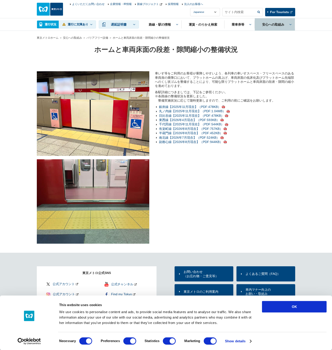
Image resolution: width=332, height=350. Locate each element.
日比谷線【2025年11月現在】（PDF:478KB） (191, 115)
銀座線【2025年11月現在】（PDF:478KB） (190, 107)
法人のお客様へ (193, 4)
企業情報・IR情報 (121, 4)
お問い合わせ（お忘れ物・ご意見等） (201, 274)
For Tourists (279, 12)
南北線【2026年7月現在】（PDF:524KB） (189, 137)
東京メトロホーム (47, 37)
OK (294, 307)
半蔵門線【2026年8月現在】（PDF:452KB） (191, 133)
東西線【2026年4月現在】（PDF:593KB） (189, 120)
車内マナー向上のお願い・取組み (258, 291)
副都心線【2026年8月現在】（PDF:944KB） (191, 142)
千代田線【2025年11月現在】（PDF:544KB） (191, 124)
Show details (235, 341)
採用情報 (173, 4)
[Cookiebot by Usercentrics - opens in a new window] (29, 341)
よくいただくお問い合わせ (88, 4)
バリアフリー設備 (97, 37)
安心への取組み (72, 37)
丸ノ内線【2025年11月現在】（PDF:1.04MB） (192, 111)
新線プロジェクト (148, 4)
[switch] (129, 341)
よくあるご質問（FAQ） (262, 274)
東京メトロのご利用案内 (201, 291)
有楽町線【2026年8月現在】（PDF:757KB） (191, 129)
